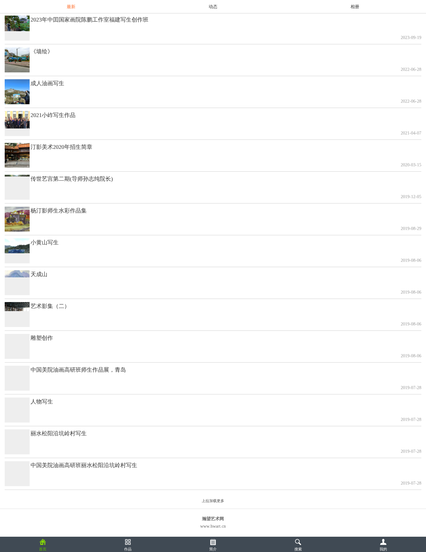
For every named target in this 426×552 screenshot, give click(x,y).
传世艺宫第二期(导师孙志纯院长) (72, 179)
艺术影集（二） (50, 306)
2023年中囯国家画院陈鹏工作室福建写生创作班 (89, 20)
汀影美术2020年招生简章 (61, 147)
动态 (213, 6)
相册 (355, 6)
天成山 (39, 274)
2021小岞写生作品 (53, 115)
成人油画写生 (47, 83)
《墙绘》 (42, 51)
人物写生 (42, 401)
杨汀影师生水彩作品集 (59, 211)
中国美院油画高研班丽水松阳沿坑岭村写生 (84, 465)
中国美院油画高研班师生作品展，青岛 (78, 370)
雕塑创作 (42, 338)
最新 (71, 6)
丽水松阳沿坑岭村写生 (59, 433)
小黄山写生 (45, 242)
